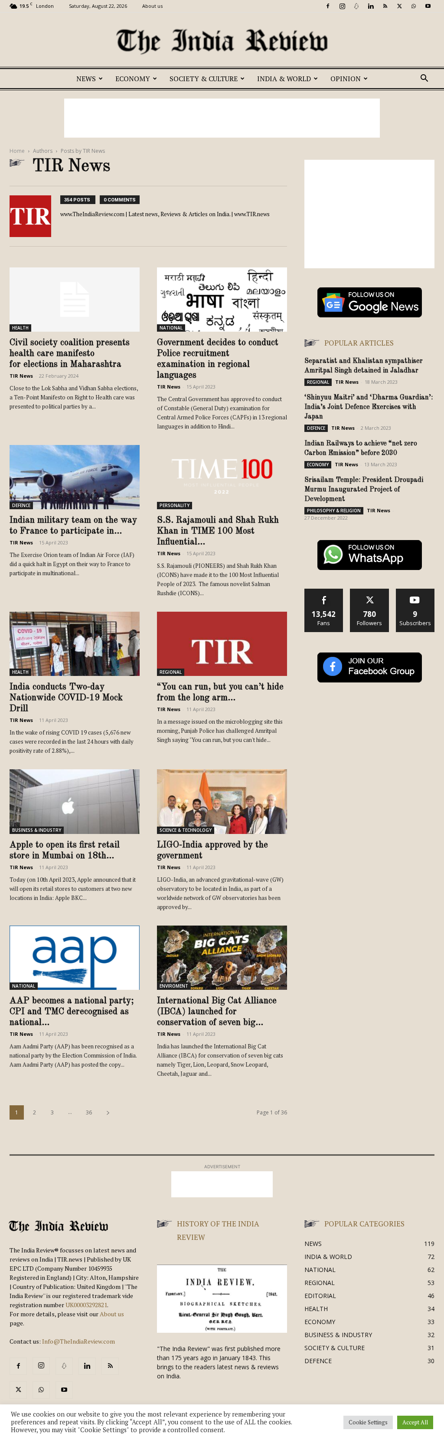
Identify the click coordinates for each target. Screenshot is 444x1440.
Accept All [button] (415, 1422)
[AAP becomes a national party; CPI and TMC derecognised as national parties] (75, 958)
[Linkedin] (370, 6)
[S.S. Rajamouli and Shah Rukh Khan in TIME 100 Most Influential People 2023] (222, 477)
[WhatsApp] (413, 6)
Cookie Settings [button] (368, 1422)
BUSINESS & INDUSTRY (36, 830)
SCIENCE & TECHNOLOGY (186, 830)
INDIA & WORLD (284, 78)
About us (152, 6)
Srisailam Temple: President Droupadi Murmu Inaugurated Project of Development (363, 490)
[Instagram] (342, 6)
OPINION (345, 78)
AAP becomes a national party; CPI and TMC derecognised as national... (72, 1011)
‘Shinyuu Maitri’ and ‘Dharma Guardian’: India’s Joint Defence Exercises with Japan (368, 407)
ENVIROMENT (174, 986)
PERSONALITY (174, 505)
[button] (424, 79)
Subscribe (415, 592)
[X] (399, 6)
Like (324, 592)
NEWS (86, 78)
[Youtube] (427, 6)
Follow (369, 592)
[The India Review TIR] (222, 41)
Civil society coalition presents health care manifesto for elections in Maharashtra (70, 353)
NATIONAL (171, 328)
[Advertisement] (222, 118)
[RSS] (385, 6)
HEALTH (20, 328)
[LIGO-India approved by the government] (222, 801)
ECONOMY (132, 78)
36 (89, 1112)
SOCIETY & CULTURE (204, 78)
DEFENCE (21, 505)
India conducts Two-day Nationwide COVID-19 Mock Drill (66, 697)
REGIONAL (171, 672)
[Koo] (356, 6)
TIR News (21, 375)
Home (17, 151)
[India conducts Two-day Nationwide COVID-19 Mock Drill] (75, 644)
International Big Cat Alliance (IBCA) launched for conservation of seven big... (217, 1011)
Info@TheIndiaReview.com (78, 1341)
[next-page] (108, 1112)
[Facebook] (327, 6)
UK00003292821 (86, 1305)
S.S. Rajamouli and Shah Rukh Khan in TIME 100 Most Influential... (218, 531)
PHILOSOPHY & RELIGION (334, 510)
